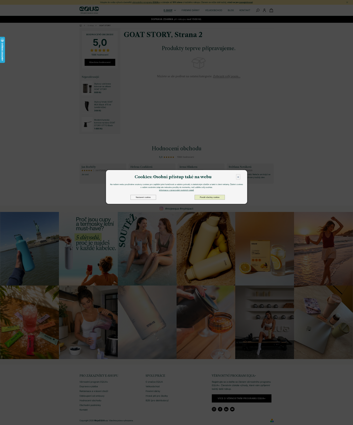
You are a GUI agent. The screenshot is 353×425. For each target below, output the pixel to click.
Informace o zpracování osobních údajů (176, 190)
